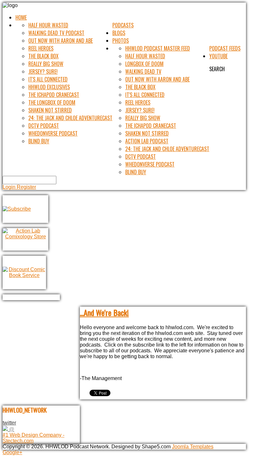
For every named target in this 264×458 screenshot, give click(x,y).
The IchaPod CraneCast (53, 95)
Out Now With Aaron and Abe (60, 40)
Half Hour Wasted (48, 25)
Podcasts (123, 25)
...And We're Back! (104, 312)
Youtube (218, 56)
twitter (9, 422)
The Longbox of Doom (51, 102)
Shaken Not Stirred (50, 110)
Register (26, 187)
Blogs (118, 33)
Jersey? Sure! (43, 71)
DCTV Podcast (43, 125)
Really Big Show (45, 64)
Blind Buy (38, 141)
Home (21, 17)
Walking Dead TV (143, 71)
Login (10, 187)
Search (217, 69)
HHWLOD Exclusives (49, 87)
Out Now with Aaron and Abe (157, 79)
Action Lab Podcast (146, 141)
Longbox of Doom (144, 64)
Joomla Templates (192, 446)
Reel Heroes (40, 48)
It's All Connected (48, 79)
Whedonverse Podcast (53, 133)
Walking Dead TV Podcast (56, 33)
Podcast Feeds (224, 48)
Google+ (12, 452)
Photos (120, 40)
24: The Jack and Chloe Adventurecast (70, 118)
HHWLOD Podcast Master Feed (157, 48)
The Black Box (43, 56)
